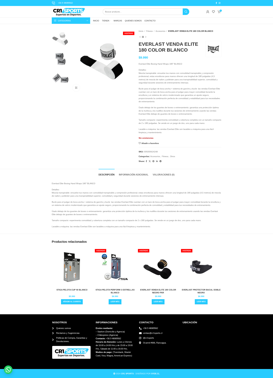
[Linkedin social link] (157, 161)
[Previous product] (140, 36)
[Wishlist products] (213, 12)
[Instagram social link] (219, 3)
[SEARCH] (186, 11)
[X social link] (150, 161)
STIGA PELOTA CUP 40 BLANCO (71, 290)
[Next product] (145, 36)
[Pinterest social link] (153, 161)
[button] (72, 301)
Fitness (149, 31)
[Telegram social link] (160, 161)
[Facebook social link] (216, 3)
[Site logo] (69, 11)
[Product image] (158, 267)
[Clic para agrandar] (76, 87)
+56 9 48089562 (65, 3)
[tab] (107, 173)
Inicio (141, 31)
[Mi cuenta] (208, 12)
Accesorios (160, 31)
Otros (172, 156)
